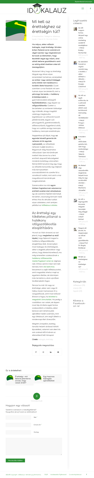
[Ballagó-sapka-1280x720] (16, 30)
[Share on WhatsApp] (43, 352)
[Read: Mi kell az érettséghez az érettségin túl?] (75, 258)
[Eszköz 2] (47, 8)
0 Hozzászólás (37, 36)
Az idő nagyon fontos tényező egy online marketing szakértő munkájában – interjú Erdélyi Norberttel (83, 40)
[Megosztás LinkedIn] (50, 352)
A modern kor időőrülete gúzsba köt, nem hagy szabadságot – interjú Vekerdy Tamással (83, 146)
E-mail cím (38, 425)
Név (35, 417)
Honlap (36, 432)
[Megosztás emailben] (58, 352)
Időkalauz (56, 36)
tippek (34, 39)
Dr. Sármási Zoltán (51, 39)
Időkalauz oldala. (49, 205)
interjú (76, 288)
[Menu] (83, 8)
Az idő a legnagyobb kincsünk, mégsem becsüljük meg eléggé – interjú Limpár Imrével (83, 209)
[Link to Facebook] (90, 8)
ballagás (41, 339)
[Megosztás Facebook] (36, 352)
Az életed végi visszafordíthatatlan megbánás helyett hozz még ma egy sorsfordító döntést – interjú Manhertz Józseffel (86, 178)
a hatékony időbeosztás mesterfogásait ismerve (45, 258)
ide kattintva (48, 267)
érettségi (49, 339)
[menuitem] (83, 1)
